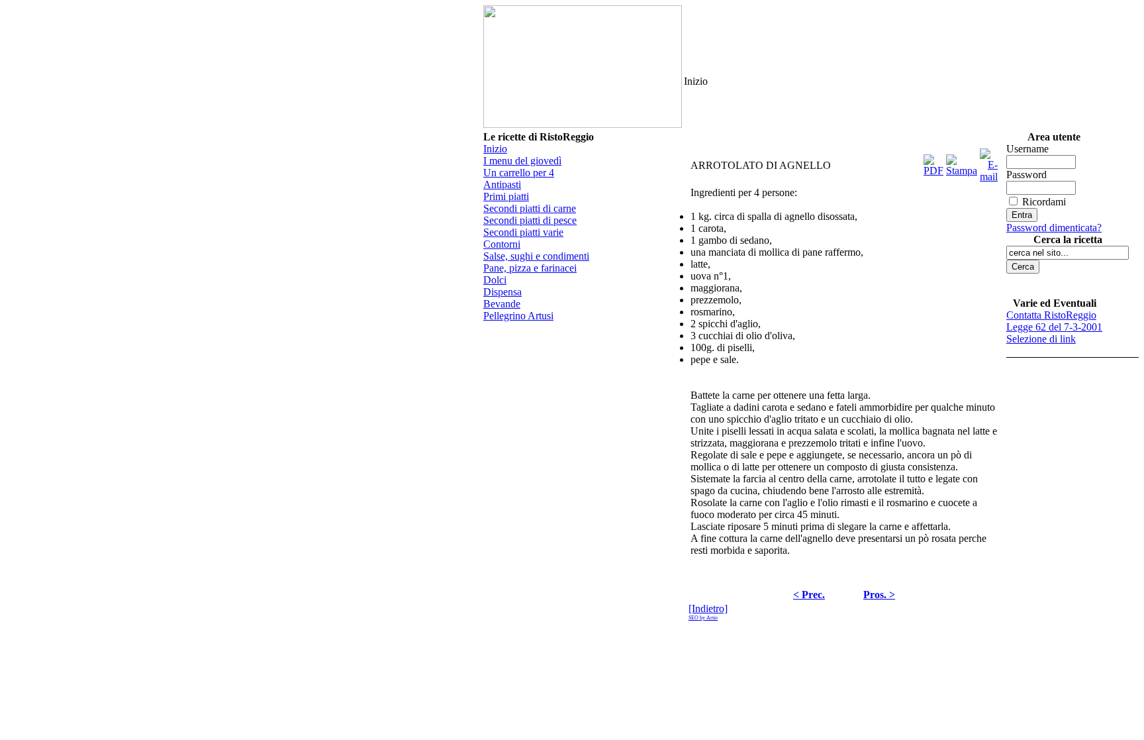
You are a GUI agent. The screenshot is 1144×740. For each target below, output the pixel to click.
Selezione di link (1041, 338)
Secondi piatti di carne (529, 208)
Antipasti (502, 184)
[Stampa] (961, 162)
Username (1027, 148)
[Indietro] (708, 608)
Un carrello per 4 (518, 172)
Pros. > (879, 594)
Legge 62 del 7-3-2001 (1054, 327)
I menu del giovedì (522, 160)
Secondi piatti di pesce (530, 220)
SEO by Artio (703, 618)
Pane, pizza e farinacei (530, 268)
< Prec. (809, 594)
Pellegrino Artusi (518, 315)
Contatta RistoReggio (1051, 315)
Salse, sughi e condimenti (536, 256)
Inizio (495, 148)
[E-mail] (989, 162)
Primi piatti (506, 196)
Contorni (501, 244)
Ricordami (1044, 201)
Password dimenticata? (1054, 227)
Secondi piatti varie (523, 232)
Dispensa (502, 291)
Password (1026, 174)
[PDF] (933, 162)
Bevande (501, 303)
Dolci (494, 280)
